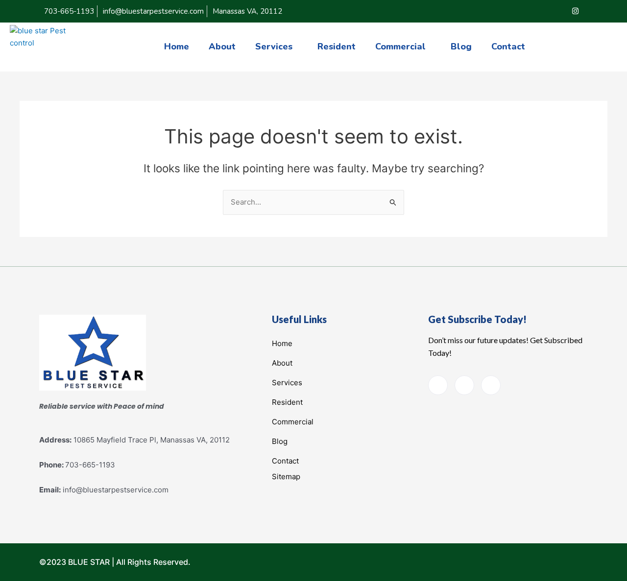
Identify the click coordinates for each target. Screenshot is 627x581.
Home (176, 46)
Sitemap (286, 476)
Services (273, 46)
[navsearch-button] (609, 44)
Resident (336, 46)
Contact (508, 46)
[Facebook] (536, 11)
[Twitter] (555, 11)
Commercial (400, 46)
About (222, 46)
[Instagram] (575, 11)
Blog (461, 46)
